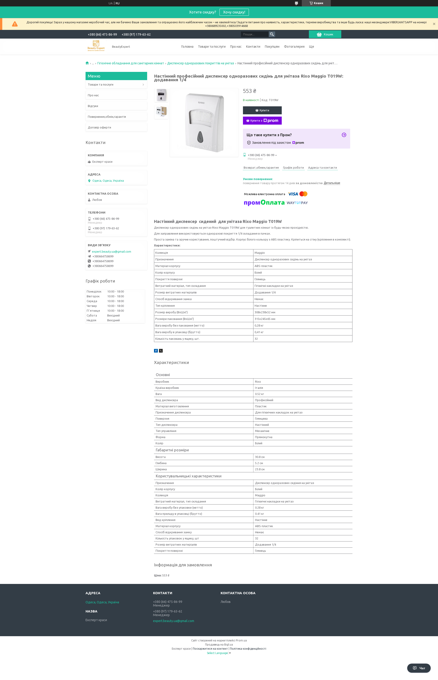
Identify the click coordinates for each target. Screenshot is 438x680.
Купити (264, 110)
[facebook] (156, 351)
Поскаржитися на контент (210, 648)
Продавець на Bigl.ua (219, 644)
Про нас (236, 46)
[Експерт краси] (96, 46)
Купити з (256, 120)
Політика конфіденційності (248, 648)
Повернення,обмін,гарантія (107, 116)
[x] (161, 351)
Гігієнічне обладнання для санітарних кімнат (130, 63)
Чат (422, 668)
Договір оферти (99, 127)
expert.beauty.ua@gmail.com (111, 251)
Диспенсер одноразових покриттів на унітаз (200, 63)
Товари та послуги (212, 46)
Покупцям (272, 46)
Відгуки (93, 105)
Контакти (253, 46)
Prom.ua (241, 640)
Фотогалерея (294, 46)
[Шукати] (272, 34)
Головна (187, 46)
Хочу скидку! (234, 12)
